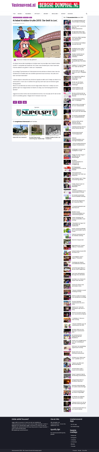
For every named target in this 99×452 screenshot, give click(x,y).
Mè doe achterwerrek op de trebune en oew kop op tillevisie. (79, 95)
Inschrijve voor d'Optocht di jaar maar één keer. (78, 279)
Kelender (28, 13)
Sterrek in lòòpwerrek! (78, 240)
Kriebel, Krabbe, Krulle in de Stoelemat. (53, 138)
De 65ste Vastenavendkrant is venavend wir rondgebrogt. (77, 162)
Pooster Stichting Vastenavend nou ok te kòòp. (78, 303)
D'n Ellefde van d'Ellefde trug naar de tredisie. (78, 397)
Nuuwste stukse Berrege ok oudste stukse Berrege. (79, 386)
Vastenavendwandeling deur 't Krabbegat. (78, 99)
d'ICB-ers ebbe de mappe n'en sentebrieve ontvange (79, 296)
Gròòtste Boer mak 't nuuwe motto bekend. (78, 369)
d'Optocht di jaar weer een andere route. (78, 285)
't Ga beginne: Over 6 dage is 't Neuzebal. (77, 257)
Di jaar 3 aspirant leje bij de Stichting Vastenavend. (79, 375)
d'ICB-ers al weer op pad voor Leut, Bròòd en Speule (79, 313)
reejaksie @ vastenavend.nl (20, 430)
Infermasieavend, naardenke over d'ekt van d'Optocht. (79, 174)
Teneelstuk (26, 17)
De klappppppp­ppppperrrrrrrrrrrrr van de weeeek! (79, 168)
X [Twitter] (74, 442)
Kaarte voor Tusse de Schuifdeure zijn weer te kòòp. (78, 308)
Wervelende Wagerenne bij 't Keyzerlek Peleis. (78, 201)
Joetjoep (73, 440)
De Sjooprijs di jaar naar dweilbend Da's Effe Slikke (79, 32)
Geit (30, 17)
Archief (46, 13)
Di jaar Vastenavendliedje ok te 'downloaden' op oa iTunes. (79, 230)
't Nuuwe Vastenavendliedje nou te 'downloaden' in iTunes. (79, 191)
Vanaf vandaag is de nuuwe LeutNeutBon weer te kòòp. (78, 219)
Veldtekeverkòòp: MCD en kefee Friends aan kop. (79, 127)
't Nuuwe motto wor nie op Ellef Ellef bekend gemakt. (79, 403)
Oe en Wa (70, 13)
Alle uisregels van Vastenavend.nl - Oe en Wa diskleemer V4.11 (58, 424)
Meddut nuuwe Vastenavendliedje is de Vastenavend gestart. (78, 213)
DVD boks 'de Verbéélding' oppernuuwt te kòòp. (79, 347)
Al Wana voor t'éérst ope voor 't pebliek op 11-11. (78, 358)
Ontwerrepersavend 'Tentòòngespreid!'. (77, 133)
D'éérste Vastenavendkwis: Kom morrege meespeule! (78, 139)
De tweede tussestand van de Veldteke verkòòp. (79, 195)
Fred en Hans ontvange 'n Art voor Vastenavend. (78, 105)
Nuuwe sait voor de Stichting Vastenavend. (78, 352)
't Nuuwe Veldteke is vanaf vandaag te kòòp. (79, 291)
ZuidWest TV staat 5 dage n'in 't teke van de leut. (79, 66)
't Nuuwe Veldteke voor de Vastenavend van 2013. (79, 324)
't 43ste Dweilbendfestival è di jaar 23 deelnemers (79, 144)
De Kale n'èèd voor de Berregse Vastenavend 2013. (78, 331)
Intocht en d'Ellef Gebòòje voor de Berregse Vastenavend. (79, 39)
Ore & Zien (55, 13)
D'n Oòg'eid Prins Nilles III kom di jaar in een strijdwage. (78, 78)
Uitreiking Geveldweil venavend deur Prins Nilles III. (79, 61)
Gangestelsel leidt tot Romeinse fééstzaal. (78, 380)
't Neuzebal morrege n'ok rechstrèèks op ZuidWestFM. (78, 224)
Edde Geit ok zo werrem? (20, 137)
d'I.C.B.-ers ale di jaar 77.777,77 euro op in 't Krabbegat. (78, 83)
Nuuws (20, 13)
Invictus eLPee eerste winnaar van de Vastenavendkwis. (77, 123)
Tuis (14, 13)
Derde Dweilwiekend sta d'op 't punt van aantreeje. (79, 110)
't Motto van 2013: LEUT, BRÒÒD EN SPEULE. (78, 363)
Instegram (73, 437)
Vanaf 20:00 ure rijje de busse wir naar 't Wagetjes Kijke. (79, 72)
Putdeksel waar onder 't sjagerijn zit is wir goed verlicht (78, 50)
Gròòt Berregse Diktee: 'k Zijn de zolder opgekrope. (78, 268)
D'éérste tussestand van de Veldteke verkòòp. (78, 235)
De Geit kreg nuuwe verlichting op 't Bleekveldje (36, 138)
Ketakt (63, 13)
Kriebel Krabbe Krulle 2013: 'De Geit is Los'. (35, 20)
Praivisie (75, 450)
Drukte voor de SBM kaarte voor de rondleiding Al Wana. (79, 342)
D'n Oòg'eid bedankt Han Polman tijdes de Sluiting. (78, 21)
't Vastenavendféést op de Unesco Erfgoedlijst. (78, 391)
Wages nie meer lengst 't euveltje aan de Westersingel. (78, 156)
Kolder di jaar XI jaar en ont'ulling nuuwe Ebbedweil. (78, 185)
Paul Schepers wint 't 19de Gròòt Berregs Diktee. (79, 179)
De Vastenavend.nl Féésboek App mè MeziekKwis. (77, 336)
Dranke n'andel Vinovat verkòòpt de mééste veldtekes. (78, 55)
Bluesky (73, 444)
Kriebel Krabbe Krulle (17, 17)
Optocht (37, 13)
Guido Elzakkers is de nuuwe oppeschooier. (77, 88)
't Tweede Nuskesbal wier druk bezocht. (78, 207)
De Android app (75, 426)
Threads (73, 446)
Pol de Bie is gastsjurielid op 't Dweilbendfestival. (78, 116)
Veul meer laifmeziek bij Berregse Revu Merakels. (78, 274)
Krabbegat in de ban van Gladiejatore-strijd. (78, 150)
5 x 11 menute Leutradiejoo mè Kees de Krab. (79, 43)
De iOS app (74, 424)
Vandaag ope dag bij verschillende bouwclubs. (78, 263)
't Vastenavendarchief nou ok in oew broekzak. (79, 408)
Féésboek (73, 435)
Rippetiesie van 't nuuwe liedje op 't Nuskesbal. (78, 246)
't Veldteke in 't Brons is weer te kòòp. (78, 319)
